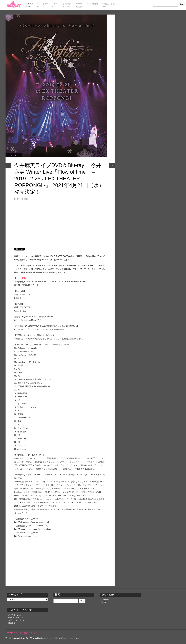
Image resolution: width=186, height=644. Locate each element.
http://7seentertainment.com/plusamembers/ (32, 529)
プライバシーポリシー (17, 620)
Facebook (105, 599)
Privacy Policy (52, 638)
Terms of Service (68, 638)
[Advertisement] (60, 222)
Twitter (104, 602)
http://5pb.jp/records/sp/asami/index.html (31, 522)
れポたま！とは (14, 615)
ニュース (12, 155)
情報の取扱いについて (17, 618)
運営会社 (11, 623)
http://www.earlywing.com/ (25, 536)
